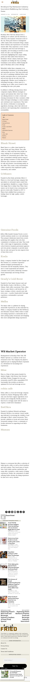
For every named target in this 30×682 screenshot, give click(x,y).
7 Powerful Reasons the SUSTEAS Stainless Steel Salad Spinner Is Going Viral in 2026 (16, 674)
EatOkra (4, 135)
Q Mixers (4, 121)
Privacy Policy (5, 646)
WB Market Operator (7, 130)
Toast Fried (10, 515)
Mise (3, 132)
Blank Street (5, 119)
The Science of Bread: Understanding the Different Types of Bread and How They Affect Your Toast (14, 584)
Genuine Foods (6, 123)
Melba (3, 128)
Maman (4, 137)
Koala (3, 124)
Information (14, 14)
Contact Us (4, 648)
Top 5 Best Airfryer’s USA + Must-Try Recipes (13, 553)
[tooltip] (6, 512)
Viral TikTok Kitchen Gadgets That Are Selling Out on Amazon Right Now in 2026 (14, 526)
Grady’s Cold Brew (7, 126)
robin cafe (5, 134)
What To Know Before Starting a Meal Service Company (13, 599)
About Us (3, 643)
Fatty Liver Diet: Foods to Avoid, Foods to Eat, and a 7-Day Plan (14, 540)
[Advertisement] (15, 213)
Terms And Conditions (7, 651)
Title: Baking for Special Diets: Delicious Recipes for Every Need (13, 566)
